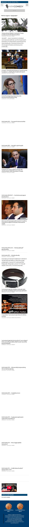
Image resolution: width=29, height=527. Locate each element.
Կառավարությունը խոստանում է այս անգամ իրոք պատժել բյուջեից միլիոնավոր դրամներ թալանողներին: (14, 342)
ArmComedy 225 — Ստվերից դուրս (11, 393)
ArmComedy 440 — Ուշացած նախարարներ (13, 121)
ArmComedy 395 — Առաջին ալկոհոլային (12, 145)
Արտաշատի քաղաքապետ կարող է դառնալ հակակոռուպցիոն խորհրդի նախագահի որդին (14, 222)
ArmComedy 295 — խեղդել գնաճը (11, 255)
